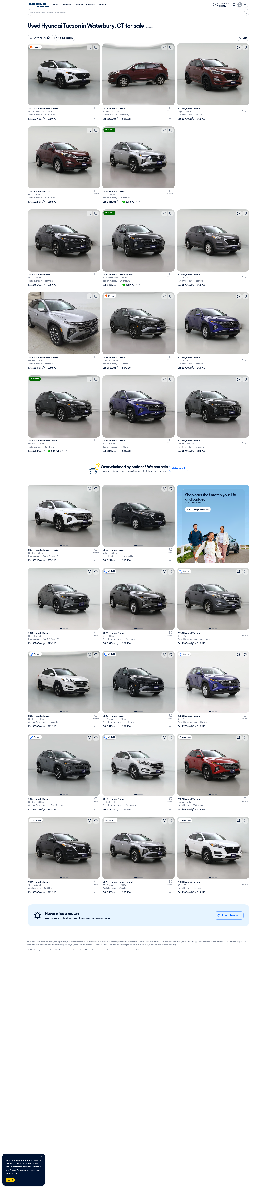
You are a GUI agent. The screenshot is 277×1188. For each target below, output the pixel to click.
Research (90, 4)
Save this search (230, 915)
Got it (10, 1180)
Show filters (41, 37)
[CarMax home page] (39, 5)
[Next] (96, 74)
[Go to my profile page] (242, 5)
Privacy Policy (15, 1170)
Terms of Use (11, 1173)
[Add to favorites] (96, 47)
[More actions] (95, 119)
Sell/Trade (66, 4)
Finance (79, 4)
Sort (245, 37)
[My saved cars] (234, 5)
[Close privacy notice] (42, 1157)
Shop (55, 4)
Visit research (179, 468)
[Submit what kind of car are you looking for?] (245, 12)
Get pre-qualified (196, 509)
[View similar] (89, 47)
